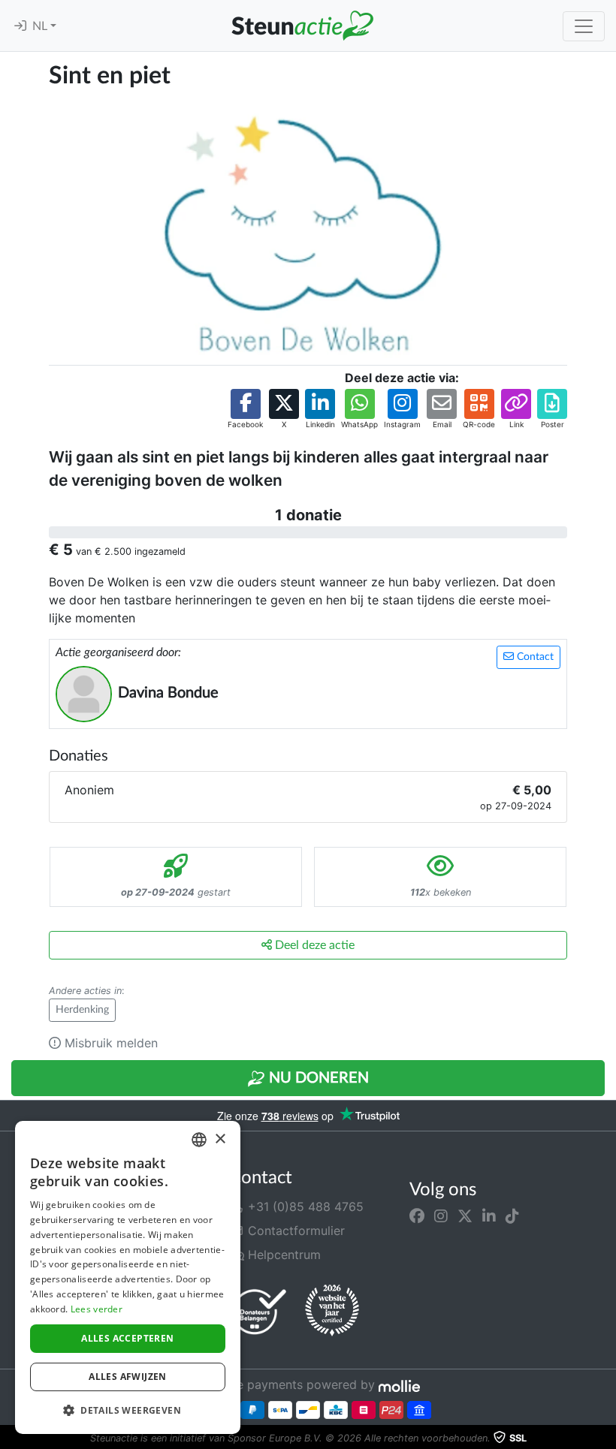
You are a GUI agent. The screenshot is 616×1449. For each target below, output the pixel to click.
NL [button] (41, 26)
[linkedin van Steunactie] (489, 1215)
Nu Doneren (317, 1078)
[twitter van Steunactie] (465, 1215)
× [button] (219, 1139)
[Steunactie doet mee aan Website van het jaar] (332, 1311)
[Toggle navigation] (584, 26)
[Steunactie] (302, 25)
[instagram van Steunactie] (441, 1215)
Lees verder (96, 1309)
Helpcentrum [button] (282, 1254)
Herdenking (82, 1010)
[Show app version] (605, 1438)
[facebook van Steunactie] (416, 1215)
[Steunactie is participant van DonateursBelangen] (259, 1311)
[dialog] (127, 1277)
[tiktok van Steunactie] (512, 1215)
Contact (534, 657)
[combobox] (199, 1139)
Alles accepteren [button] (127, 1338)
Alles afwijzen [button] (128, 1376)
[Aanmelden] (20, 26)
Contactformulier (294, 1230)
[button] (245, 409)
